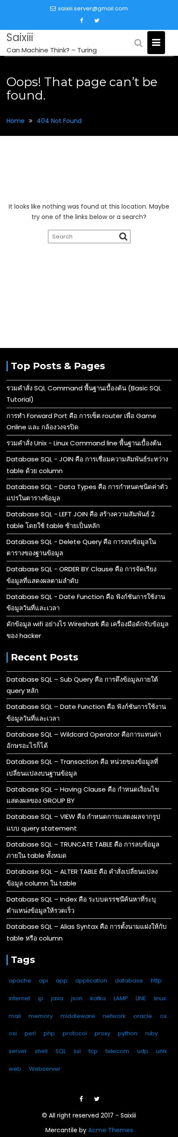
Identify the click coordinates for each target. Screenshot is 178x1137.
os (163, 1016)
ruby (151, 1033)
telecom (117, 1051)
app (61, 980)
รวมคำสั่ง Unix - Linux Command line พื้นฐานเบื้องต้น (83, 443)
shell (41, 1051)
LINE (141, 998)
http (156, 980)
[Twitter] (97, 21)
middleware (77, 1016)
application (91, 980)
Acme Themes (110, 1130)
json (77, 998)
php (49, 1033)
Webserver (44, 1069)
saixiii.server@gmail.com (93, 8)
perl (30, 1033)
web (15, 1069)
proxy (102, 1033)
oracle (143, 1016)
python (127, 1033)
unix (161, 1051)
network (114, 1016)
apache (20, 980)
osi (13, 1033)
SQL (60, 1051)
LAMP (121, 998)
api (43, 980)
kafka (98, 998)
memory (41, 1016)
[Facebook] (82, 21)
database (129, 980)
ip (40, 998)
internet (19, 998)
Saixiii (19, 37)
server (18, 1051)
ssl (77, 1051)
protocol (75, 1033)
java (57, 998)
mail (15, 1016)
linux (160, 998)
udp (142, 1051)
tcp (93, 1051)
